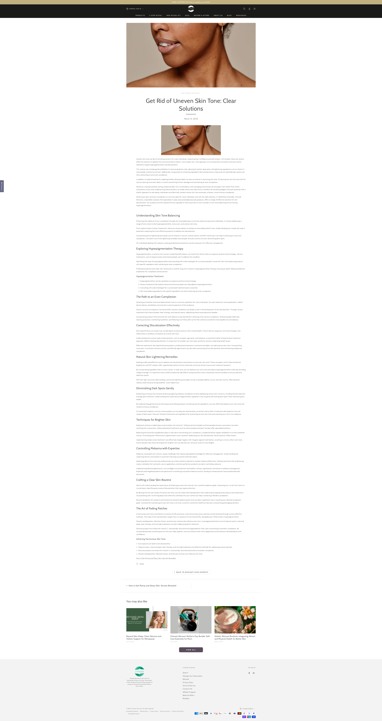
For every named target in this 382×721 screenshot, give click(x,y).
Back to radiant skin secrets (192, 572)
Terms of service (165, 711)
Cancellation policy (134, 713)
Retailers (186, 698)
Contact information (178, 711)
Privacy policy (154, 711)
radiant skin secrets (193, 93)
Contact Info (187, 689)
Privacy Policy (188, 682)
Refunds (186, 679)
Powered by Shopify (132, 711)
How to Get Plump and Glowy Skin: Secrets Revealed (156, 558)
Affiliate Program (189, 692)
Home (183, 93)
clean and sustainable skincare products (188, 200)
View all (191, 650)
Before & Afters (188, 695)
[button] (244, 9)
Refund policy (144, 711)
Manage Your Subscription (192, 676)
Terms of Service (189, 686)
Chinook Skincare (136, 708)
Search (185, 673)
